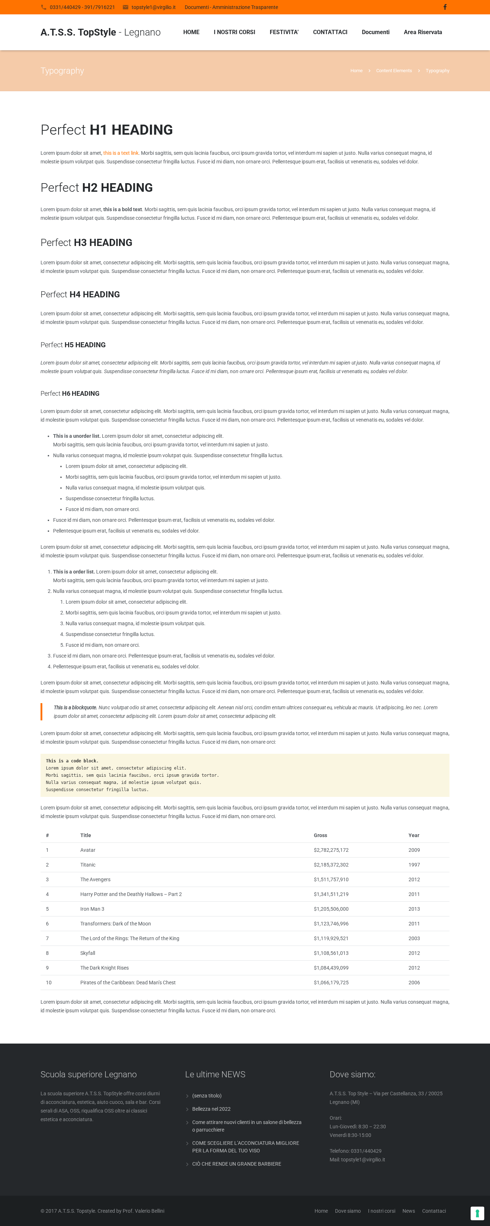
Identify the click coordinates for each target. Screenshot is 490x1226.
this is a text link (120, 153)
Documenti (197, 7)
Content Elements (394, 70)
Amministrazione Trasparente (245, 7)
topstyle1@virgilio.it (154, 7)
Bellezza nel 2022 (211, 1109)
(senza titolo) (207, 1096)
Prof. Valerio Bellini (143, 1211)
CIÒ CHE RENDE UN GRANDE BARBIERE (236, 1164)
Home (356, 70)
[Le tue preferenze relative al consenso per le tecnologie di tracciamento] (477, 1213)
